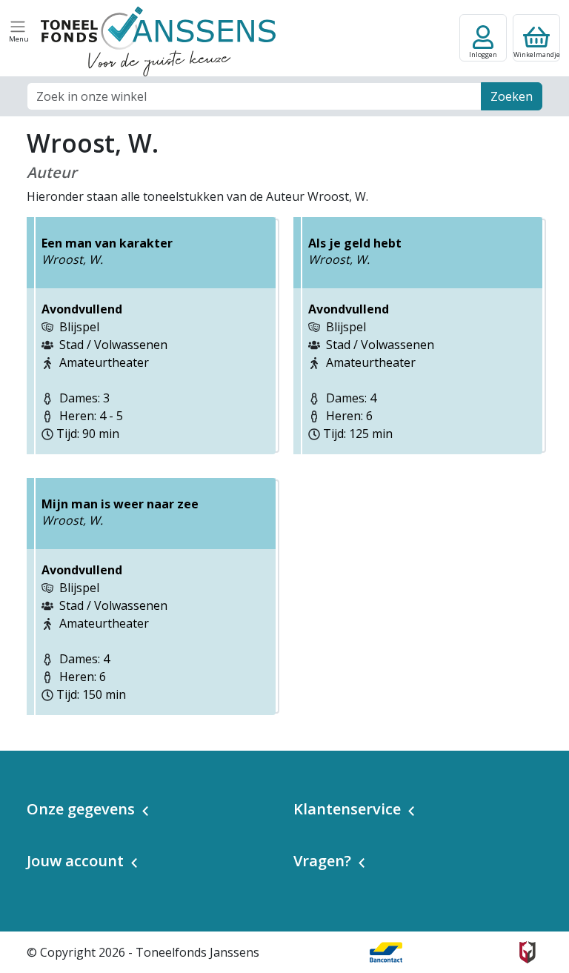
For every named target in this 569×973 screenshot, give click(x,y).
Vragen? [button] (322, 861)
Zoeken (511, 96)
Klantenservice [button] (347, 809)
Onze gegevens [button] (81, 809)
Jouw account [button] (75, 861)
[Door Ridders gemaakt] (527, 952)
